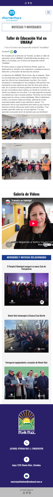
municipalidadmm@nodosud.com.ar (26, 482)
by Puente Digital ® (26, 490)
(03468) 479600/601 (19, 449)
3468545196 (37, 449)
